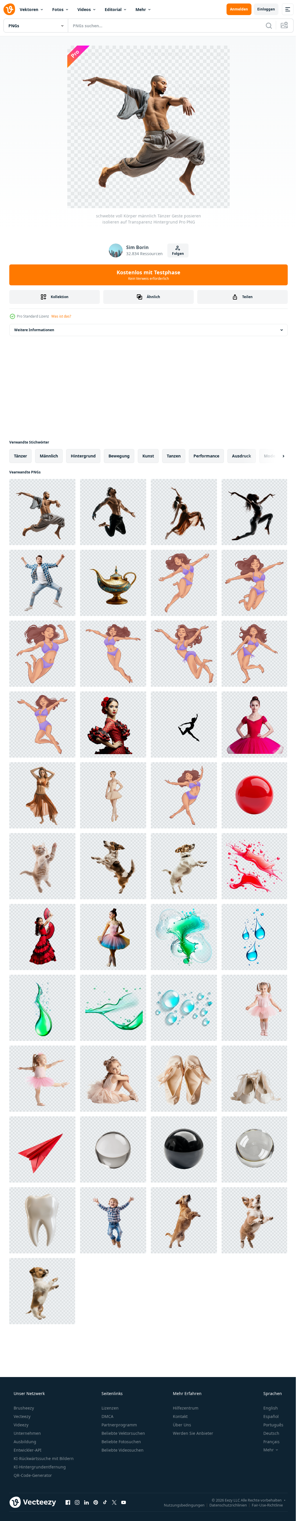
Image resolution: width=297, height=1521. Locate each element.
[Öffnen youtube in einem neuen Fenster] (123, 1502)
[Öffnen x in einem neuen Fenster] (114, 1502)
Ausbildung (24, 1441)
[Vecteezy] (9, 9)
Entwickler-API (27, 1450)
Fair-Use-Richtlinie (262, 1504)
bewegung (119, 456)
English (267, 1408)
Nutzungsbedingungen (180, 1504)
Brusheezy (23, 1408)
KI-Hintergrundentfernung (39, 1467)
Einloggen (262, 9)
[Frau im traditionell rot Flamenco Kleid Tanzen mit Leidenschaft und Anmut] (42, 937)
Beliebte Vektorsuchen (122, 1433)
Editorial (113, 9)
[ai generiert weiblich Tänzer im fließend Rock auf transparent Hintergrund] (42, 795)
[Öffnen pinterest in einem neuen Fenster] (95, 1502)
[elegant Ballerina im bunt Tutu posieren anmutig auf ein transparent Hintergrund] (113, 937)
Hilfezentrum (185, 1408)
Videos (84, 9)
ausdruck (241, 456)
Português (270, 1425)
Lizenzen (109, 1408)
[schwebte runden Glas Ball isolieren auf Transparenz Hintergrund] (113, 1149)
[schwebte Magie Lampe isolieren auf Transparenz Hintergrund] (113, 583)
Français (268, 1441)
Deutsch (268, 1433)
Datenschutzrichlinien (223, 1504)
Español (267, 1416)
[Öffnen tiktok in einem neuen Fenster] (105, 1502)
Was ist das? (61, 316)
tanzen (174, 456)
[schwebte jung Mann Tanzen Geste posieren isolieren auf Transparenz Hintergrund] (42, 583)
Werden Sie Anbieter (192, 1433)
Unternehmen (26, 1433)
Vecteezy (21, 1416)
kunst (148, 456)
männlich (49, 456)
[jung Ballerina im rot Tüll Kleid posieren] (254, 724)
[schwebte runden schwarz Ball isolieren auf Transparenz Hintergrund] (184, 1149)
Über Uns (181, 1425)
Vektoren (29, 9)
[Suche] (264, 25)
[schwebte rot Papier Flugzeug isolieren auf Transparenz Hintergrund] (42, 1149)
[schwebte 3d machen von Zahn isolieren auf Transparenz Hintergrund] (42, 1220)
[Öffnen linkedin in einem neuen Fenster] (86, 1502)
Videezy (20, 1425)
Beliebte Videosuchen (122, 1450)
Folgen (176, 253)
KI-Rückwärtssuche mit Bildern (43, 1458)
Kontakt (179, 1416)
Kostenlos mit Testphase (146, 275)
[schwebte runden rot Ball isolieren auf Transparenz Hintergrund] (254, 795)
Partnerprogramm (118, 1425)
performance (206, 456)
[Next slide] (274, 456)
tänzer (20, 456)
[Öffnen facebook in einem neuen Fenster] (68, 1502)
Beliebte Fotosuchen (120, 1441)
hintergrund (83, 456)
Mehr (140, 9)
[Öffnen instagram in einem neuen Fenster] (77, 1502)
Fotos (58, 9)
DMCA (107, 1416)
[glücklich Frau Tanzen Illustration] (184, 583)
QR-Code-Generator (32, 1475)
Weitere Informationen (34, 329)
